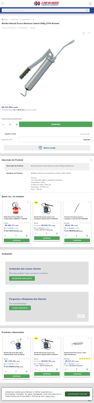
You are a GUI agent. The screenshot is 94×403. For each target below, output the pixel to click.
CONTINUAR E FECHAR (77, 394)
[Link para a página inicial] (5, 19)
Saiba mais (49, 396)
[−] (4, 124)
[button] (83, 33)
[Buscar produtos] (87, 10)
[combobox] (46, 10)
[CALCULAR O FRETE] (87, 139)
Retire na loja (49, 148)
